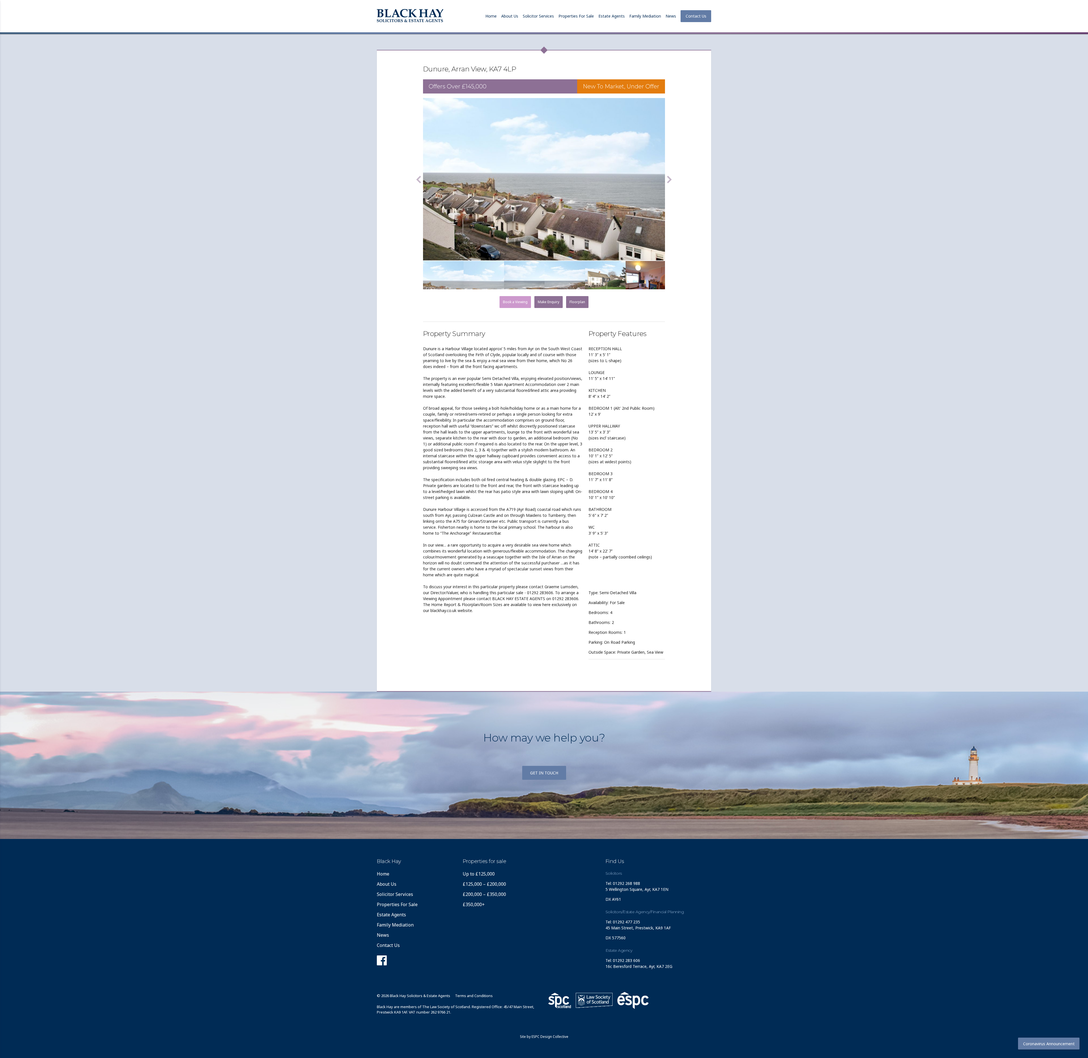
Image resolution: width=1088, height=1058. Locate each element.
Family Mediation (645, 16)
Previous (419, 179)
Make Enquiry (548, 301)
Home (491, 16)
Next (669, 179)
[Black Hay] (410, 16)
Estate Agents (611, 16)
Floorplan (577, 301)
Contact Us (696, 16)
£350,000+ (474, 904)
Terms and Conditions (474, 995)
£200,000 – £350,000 (484, 894)
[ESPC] (559, 1000)
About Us (509, 16)
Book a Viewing (515, 301)
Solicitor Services (538, 16)
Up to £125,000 (479, 874)
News (671, 16)
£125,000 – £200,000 (484, 884)
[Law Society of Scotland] (594, 1000)
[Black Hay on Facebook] (382, 962)
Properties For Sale (576, 16)
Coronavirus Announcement (1049, 1043)
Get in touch (544, 773)
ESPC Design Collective (550, 1036)
